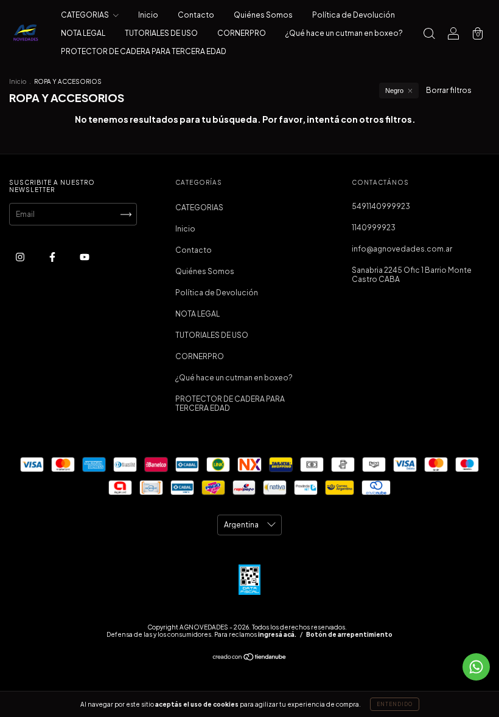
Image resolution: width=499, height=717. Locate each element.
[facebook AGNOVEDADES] (53, 256)
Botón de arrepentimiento (349, 634)
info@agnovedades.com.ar (402, 248)
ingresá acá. (277, 634)
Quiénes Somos (263, 14)
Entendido (395, 704)
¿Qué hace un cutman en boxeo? (344, 33)
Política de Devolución (353, 14)
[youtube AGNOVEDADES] (85, 256)
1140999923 (374, 227)
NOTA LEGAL (83, 33)
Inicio (148, 14)
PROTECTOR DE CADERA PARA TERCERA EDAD (143, 51)
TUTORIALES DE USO (161, 33)
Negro (394, 90)
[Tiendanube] (250, 658)
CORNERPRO (241, 33)
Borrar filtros (449, 90)
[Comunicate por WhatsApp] (476, 667)
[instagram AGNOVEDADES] (20, 256)
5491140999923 (381, 206)
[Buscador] (429, 34)
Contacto (196, 14)
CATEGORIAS (85, 14)
